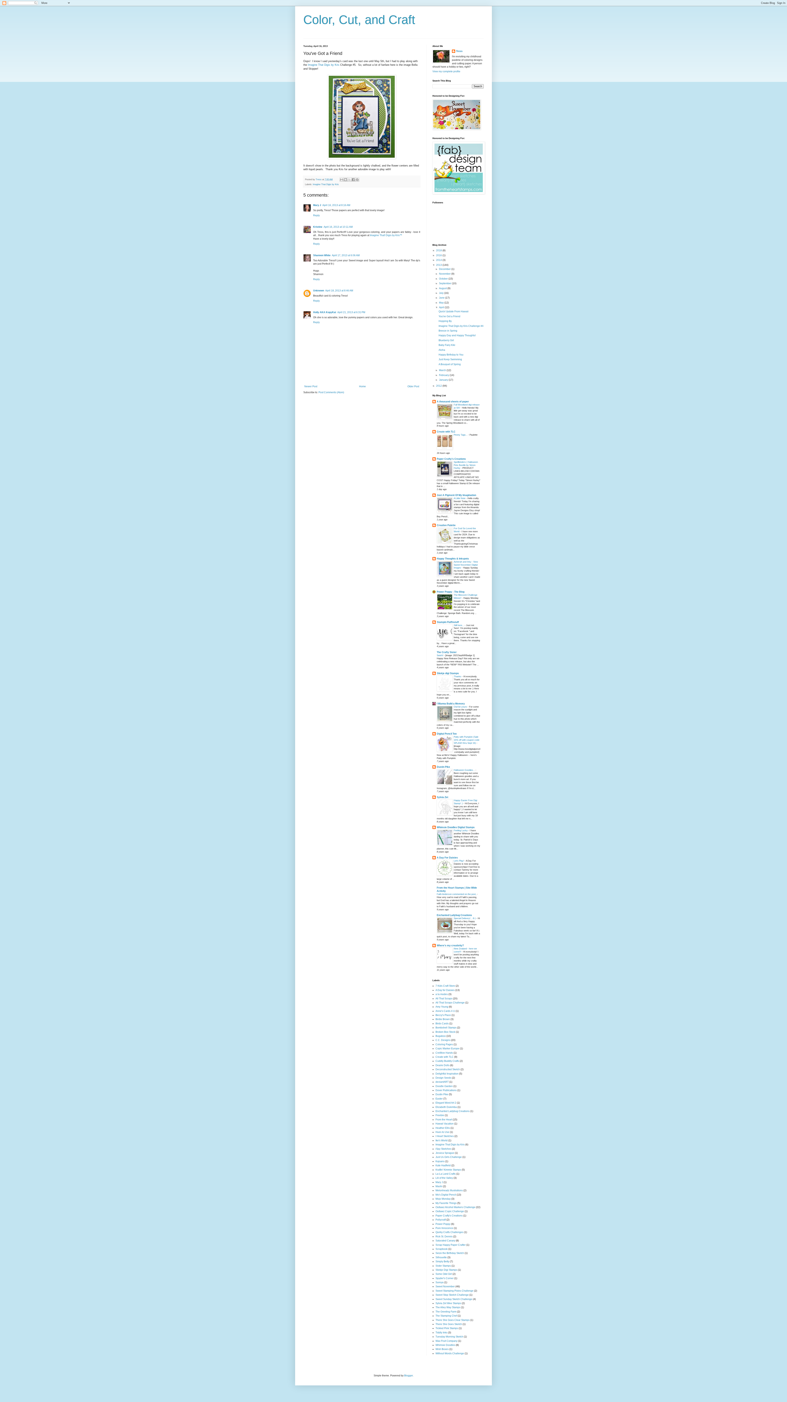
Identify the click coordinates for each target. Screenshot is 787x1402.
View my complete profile (446, 71)
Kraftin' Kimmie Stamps (448, 1169)
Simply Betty (442, 1261)
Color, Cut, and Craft (359, 20)
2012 (439, 385)
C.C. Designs (443, 1040)
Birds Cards (442, 1023)
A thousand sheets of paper (453, 401)
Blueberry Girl (446, 340)
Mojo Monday (443, 1198)
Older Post (413, 386)
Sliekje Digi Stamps (446, 1269)
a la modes (442, 994)
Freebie (440, 1115)
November (445, 273)
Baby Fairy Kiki (447, 345)
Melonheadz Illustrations (449, 1190)
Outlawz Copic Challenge (450, 1211)
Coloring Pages (444, 1044)
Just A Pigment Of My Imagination (456, 495)
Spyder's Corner (445, 1278)
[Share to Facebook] (353, 180)
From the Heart (444, 1119)
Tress (459, 51)
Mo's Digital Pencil (446, 1194)
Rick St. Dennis (444, 1236)
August (443, 288)
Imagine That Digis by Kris (323, 64)
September (445, 283)
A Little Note (460, 498)
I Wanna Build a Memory (451, 703)
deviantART (442, 1081)
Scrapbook (442, 1249)
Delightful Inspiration (447, 1073)
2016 (439, 255)
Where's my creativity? (450, 945)
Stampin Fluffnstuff (448, 622)
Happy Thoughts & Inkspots (453, 558)
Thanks (458, 676)
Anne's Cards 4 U (445, 1011)
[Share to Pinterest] (357, 180)
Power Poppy (443, 1224)
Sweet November (445, 1286)
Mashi (439, 1186)
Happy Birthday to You (451, 354)
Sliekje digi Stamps (448, 673)
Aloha (442, 350)
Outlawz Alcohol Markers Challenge (455, 1207)
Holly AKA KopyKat (324, 312)
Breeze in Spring (448, 330)
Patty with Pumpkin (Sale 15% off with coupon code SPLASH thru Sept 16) (466, 740)
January (444, 379)
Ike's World (442, 1140)
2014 (439, 260)
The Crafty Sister (447, 652)
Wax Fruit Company (446, 1341)
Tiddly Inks (441, 1332)
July (441, 293)
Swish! (440, 655)
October (443, 278)
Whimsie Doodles (445, 1345)
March (443, 370)
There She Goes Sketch (449, 1324)
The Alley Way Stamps (448, 1307)
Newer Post (310, 386)
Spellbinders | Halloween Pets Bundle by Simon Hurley (466, 465)
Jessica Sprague (445, 1153)
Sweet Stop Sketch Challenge (452, 1294)
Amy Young (442, 1006)
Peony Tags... (461, 435)
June (442, 297)
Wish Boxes (442, 1349)
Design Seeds (443, 1077)
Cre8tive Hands (444, 1052)
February (444, 375)
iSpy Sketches (443, 1148)
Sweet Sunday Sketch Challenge (454, 1299)
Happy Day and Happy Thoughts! (457, 335)
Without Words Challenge (450, 1353)
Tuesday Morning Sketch (449, 1336)
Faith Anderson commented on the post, (457, 894)
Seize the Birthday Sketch (450, 1253)
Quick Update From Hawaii (454, 311)
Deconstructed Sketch (448, 1069)
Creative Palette (446, 525)
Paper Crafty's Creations (451, 459)
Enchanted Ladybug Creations (454, 915)
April (442, 307)
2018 (439, 250)
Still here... (459, 625)
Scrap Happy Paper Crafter (451, 1244)
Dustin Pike (443, 767)
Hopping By (445, 321)
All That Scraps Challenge (450, 1002)
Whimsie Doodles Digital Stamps (456, 827)
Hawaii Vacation (445, 1123)
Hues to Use (442, 1132)
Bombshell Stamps (446, 1027)
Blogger (408, 1375)
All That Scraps (444, 998)
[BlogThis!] (345, 180)
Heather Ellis (443, 1128)
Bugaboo (441, 1036)
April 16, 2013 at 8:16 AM (336, 205)
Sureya (440, 1282)
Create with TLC (446, 431)
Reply (316, 215)
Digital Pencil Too (447, 733)
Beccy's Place (443, 1015)
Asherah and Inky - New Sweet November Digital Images (466, 565)
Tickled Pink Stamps (447, 1328)
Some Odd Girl (444, 1274)
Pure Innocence (444, 1228)
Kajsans (440, 1161)
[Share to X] (349, 180)
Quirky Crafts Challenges (449, 1232)
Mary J (317, 205)
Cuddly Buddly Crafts (447, 1061)
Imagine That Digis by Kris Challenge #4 (461, 326)
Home (362, 386)
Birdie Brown (443, 1019)
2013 (439, 265)
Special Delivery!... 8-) (465, 918)
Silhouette (441, 1257)
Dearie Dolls (442, 1065)
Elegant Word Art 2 (446, 1102)
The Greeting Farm (446, 1311)
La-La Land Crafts (446, 1173)
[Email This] (342, 180)
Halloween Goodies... (464, 770)
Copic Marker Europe (447, 1048)
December (445, 269)
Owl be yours (461, 707)
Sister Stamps (443, 1265)
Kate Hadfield (443, 1165)
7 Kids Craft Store (445, 985)
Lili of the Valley (444, 1178)
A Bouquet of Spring (450, 364)
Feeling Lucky (461, 830)
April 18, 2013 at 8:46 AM (339, 290)
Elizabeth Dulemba (446, 1107)
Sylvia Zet (442, 797)
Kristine (317, 226)
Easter (439, 1098)
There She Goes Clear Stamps (453, 1320)
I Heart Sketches (445, 1136)
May (441, 302)
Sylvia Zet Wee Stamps (448, 1303)
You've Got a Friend (449, 316)
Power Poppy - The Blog (450, 591)
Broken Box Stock (445, 1032)
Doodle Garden (444, 1086)
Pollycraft (441, 1219)
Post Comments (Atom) (331, 392)
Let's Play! (459, 861)
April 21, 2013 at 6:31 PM (351, 312)
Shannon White (322, 255)
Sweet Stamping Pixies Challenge (454, 1290)
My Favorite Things (446, 1203)
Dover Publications (446, 1090)
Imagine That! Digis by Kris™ (386, 235)
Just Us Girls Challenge (449, 1157)
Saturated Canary (445, 1240)
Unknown (318, 290)
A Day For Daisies (447, 857)
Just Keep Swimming (450, 359)
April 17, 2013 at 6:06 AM (346, 255)
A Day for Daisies (445, 990)
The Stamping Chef (446, 1315)
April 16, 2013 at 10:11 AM (338, 226)
